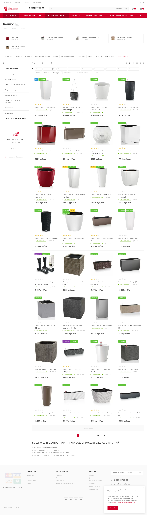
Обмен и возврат (94, 486)
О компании (31, 475)
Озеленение (60, 480)
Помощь (92, 471)
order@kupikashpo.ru (122, 484)
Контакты (30, 478)
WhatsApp (81, 499)
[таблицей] (143, 63)
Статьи (58, 478)
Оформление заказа (95, 480)
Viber (76, 499)
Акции (29, 483)
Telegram (71, 499)
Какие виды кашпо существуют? (46, 450)
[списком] (140, 63)
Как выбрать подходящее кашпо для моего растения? (55, 455)
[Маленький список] (126, 63)
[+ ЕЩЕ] (140, 15)
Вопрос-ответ (93, 489)
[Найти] (126, 9)
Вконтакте (66, 499)
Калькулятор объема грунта (65, 483)
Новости (59, 475)
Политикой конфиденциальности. (124, 502)
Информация (62, 471)
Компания (31, 471)
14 (98, 435)
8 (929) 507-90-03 (36, 8)
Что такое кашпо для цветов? (45, 448)
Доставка (92, 478)
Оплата (91, 475)
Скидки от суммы (32, 480)
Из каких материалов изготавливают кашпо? (51, 453)
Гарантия (92, 483)
